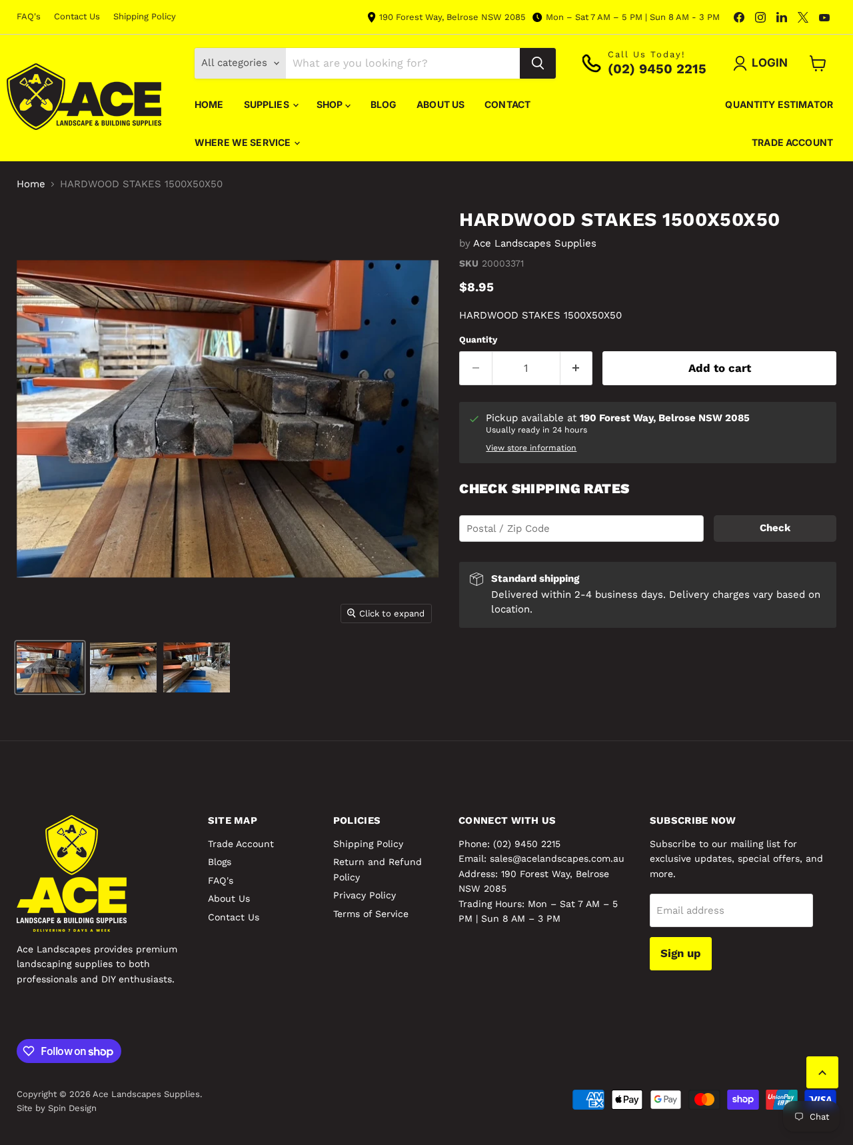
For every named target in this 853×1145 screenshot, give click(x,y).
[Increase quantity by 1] (576, 368)
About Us (440, 104)
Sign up (680, 953)
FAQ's (29, 16)
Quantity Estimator (779, 104)
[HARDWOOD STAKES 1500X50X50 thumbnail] (50, 667)
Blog (384, 104)
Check (775, 528)
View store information (531, 448)
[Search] (538, 63)
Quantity (478, 340)
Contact (507, 104)
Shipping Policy (144, 16)
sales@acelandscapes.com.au (557, 858)
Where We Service (244, 142)
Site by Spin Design (57, 1108)
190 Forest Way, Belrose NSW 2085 (452, 17)
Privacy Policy (364, 895)
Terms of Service (371, 913)
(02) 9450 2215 (526, 843)
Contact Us (77, 16)
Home (209, 104)
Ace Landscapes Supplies (534, 243)
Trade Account (792, 142)
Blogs (219, 861)
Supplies (267, 104)
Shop (331, 104)
